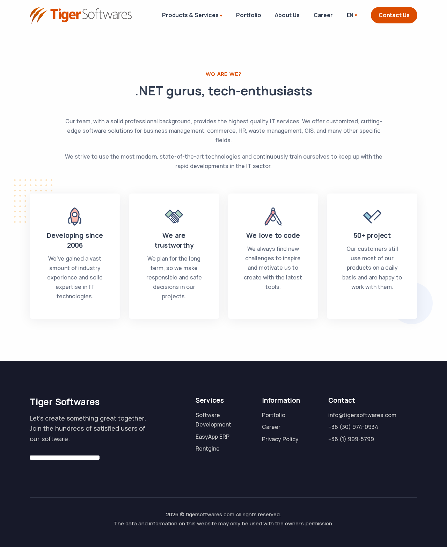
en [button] (350, 15)
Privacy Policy (280, 439)
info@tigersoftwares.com (362, 415)
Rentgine (208, 448)
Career (323, 15)
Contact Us (394, 15)
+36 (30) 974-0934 (353, 427)
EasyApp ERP (212, 436)
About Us (287, 15)
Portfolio (248, 15)
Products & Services (190, 15)
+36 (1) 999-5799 (351, 439)
